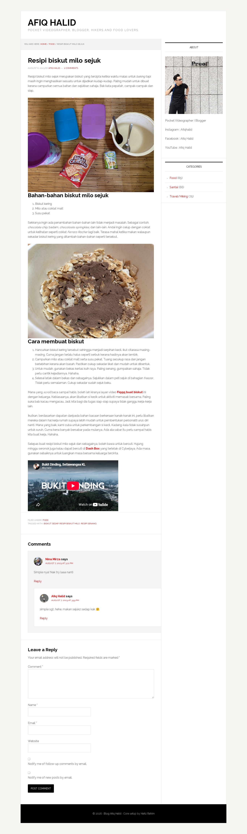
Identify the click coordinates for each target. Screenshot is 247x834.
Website (33, 741)
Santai (174, 187)
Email (32, 723)
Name (33, 705)
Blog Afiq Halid (112, 813)
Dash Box (93, 448)
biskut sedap (51, 523)
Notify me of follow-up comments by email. (57, 764)
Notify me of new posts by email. (50, 777)
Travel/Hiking (179, 196)
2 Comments (71, 68)
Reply (38, 581)
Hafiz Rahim (148, 813)
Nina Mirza (52, 559)
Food (45, 520)
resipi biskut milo (69, 523)
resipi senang (89, 523)
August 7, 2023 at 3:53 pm (65, 600)
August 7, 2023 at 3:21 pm (59, 563)
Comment (35, 666)
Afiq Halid (52, 23)
